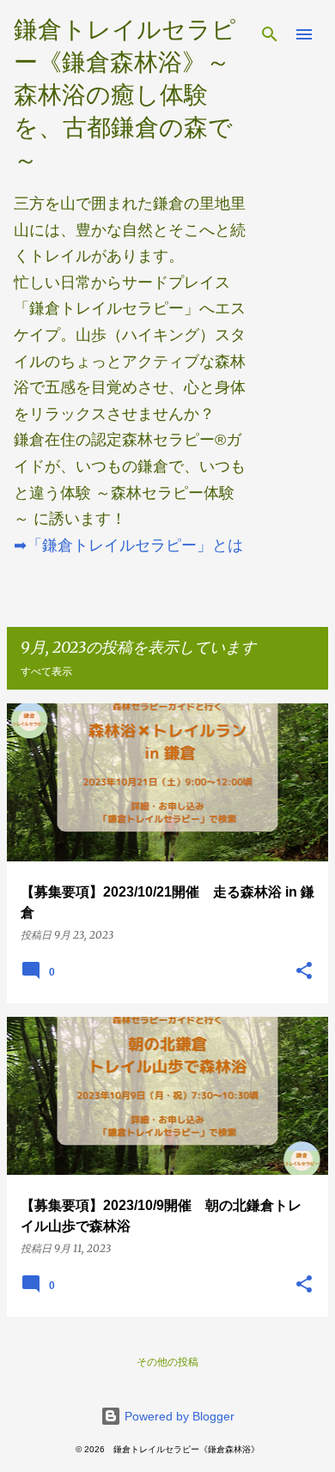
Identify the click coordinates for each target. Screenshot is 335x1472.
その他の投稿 (167, 1361)
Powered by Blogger (177, 1416)
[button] (304, 971)
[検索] (269, 34)
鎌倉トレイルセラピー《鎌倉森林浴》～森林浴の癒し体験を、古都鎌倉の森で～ (125, 94)
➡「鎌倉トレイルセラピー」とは (128, 545)
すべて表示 (46, 671)
